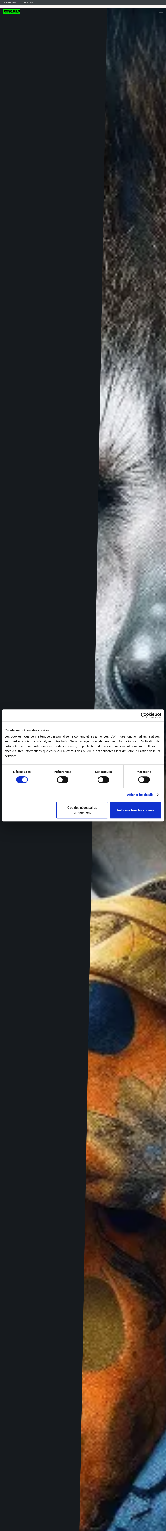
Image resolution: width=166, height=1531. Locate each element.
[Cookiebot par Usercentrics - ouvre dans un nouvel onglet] (143, 715)
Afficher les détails (140, 794)
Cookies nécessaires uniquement (82, 810)
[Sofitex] (11, 11)
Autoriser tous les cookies (135, 810)
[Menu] (160, 11)
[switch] (62, 779)
